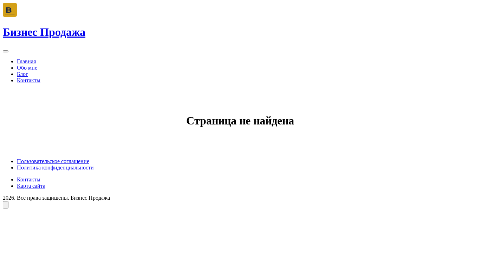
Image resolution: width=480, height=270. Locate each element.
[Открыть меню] (5, 51)
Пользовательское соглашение (53, 161)
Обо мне (27, 68)
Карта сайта (31, 186)
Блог (22, 74)
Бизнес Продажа (44, 32)
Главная (26, 61)
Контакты (28, 80)
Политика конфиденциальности (55, 168)
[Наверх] (5, 204)
